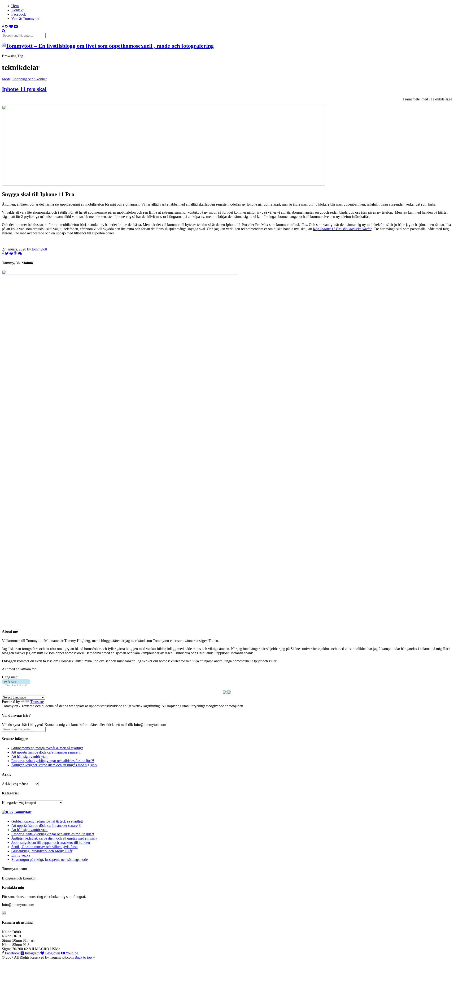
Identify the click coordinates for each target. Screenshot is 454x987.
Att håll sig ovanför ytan (29, 756)
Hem (15, 6)
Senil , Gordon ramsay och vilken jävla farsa (44, 847)
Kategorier (10, 803)
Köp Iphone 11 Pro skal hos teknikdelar (342, 229)
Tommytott (22, 812)
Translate (37, 702)
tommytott (39, 249)
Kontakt (17, 10)
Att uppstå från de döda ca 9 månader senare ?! (46, 752)
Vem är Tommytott (25, 19)
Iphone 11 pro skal (24, 89)
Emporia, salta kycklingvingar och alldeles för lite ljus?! (52, 761)
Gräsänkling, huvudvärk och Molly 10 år (41, 851)
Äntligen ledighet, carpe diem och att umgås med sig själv (54, 765)
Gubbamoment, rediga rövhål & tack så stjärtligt (47, 748)
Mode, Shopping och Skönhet (24, 79)
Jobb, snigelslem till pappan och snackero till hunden (50, 842)
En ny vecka (20, 855)
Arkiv (6, 784)
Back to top (83, 957)
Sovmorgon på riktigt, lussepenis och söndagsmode (49, 860)
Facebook (18, 14)
